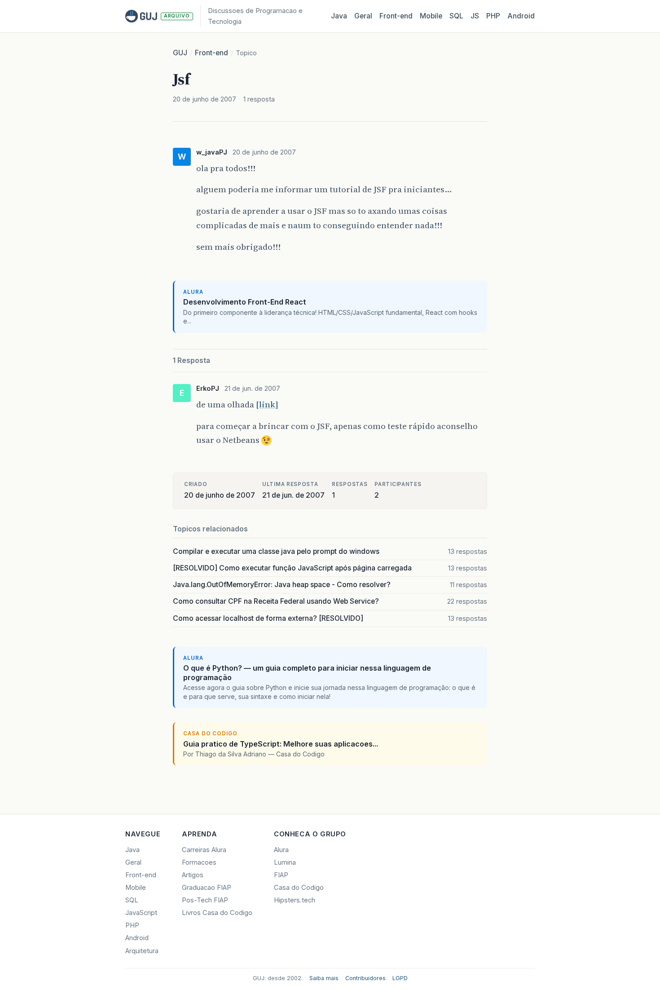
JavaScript (141, 913)
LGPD (400, 978)
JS (475, 16)
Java (339, 16)
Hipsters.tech (294, 900)
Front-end (211, 53)
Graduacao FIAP (206, 888)
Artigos (192, 875)
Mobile (431, 16)
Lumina (285, 862)
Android (521, 16)
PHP (493, 16)
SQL (456, 16)
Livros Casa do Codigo (217, 913)
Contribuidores (365, 978)
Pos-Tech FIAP (205, 900)
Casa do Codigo (299, 888)
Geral (363, 16)
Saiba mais (324, 978)
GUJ (180, 53)
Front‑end (396, 16)
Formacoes (199, 862)
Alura (281, 850)
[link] (267, 404)
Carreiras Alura (204, 850)
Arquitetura (141, 951)
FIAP (281, 875)
